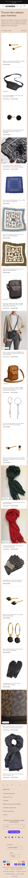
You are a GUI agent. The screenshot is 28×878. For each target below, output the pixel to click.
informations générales (9, 793)
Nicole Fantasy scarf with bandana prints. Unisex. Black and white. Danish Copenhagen (13, 166)
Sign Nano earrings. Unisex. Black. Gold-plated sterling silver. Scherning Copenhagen (14, 62)
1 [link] (3, 785)
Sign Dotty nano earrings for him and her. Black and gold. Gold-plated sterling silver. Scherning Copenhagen (14, 459)
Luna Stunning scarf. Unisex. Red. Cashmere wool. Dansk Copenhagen (13, 546)
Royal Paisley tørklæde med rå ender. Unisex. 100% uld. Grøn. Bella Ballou (13, 270)
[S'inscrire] (23, 826)
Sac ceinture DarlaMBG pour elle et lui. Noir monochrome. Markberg (13, 96)
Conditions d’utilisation (21, 871)
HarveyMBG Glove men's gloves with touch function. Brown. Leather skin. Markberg (13, 581)
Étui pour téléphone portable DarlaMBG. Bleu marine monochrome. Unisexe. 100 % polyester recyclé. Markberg (13, 353)
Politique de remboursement (16, 869)
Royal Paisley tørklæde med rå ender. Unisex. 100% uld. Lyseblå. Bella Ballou (13, 235)
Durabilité (5, 800)
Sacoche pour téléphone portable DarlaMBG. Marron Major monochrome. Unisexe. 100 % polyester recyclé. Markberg (13, 305)
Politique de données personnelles (12, 804)
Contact (5, 814)
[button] (3, 6)
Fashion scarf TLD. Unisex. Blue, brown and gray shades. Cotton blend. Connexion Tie (13, 727)
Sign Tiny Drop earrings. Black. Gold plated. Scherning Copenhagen (13, 615)
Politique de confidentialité (9, 871)
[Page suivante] (24, 785)
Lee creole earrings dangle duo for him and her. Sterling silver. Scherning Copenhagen (13, 424)
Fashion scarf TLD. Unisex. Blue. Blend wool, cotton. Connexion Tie (13, 774)
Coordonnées (15, 876)
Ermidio (7, 867)
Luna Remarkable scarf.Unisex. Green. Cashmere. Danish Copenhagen (14, 503)
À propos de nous (7, 797)
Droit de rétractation (8, 811)
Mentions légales (20, 873)
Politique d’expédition (10, 873)
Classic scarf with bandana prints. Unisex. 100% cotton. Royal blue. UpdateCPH (14, 201)
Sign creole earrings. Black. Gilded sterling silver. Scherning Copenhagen (12, 650)
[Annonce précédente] (3, 2)
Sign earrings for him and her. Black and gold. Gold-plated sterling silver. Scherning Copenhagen (13, 131)
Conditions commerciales (9, 807)
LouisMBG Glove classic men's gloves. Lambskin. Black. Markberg (12, 684)
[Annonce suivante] (25, 2)
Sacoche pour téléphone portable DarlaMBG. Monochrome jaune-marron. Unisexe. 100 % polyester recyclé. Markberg (13, 389)
